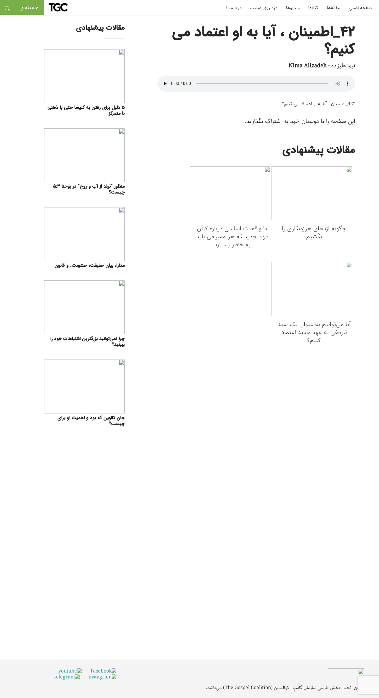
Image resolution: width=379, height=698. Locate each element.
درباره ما (234, 8)
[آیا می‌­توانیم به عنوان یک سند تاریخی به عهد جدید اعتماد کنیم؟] (312, 290)
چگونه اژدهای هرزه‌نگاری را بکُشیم (314, 233)
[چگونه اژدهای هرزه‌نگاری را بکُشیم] (312, 194)
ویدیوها (293, 8)
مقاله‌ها (333, 8)
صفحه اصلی (360, 8)
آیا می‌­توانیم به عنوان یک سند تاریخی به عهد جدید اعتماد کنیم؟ (314, 333)
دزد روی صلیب (263, 8)
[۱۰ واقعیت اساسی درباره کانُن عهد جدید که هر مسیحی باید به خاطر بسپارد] (230, 194)
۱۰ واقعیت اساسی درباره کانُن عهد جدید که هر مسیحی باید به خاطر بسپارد (232, 237)
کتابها (313, 8)
